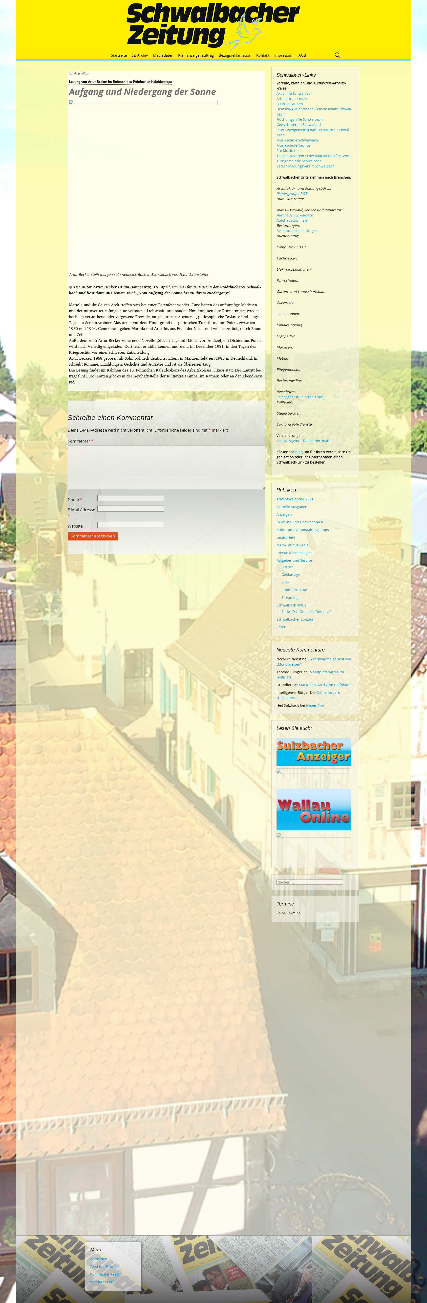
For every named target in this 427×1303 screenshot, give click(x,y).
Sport (281, 627)
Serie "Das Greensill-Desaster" (306, 611)
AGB (302, 55)
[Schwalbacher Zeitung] (213, 27)
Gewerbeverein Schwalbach (299, 124)
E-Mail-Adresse (81, 512)
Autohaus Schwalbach (295, 215)
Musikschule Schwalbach (297, 140)
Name (75, 499)
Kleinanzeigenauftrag (196, 55)
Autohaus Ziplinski (292, 220)
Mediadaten (163, 55)
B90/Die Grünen (290, 103)
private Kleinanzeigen (295, 552)
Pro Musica (286, 150)
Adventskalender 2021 (295, 499)
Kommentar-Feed (104, 1274)
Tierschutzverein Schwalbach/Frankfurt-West (314, 155)
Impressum (284, 55)
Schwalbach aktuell (292, 605)
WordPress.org (102, 1282)
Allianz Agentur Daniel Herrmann (304, 440)
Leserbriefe (286, 537)
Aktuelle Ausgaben (292, 506)
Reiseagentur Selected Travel (301, 397)
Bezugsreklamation (235, 55)
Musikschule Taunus (294, 145)
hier (298, 451)
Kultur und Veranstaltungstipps (303, 529)
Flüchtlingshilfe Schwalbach (300, 119)
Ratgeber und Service (294, 560)
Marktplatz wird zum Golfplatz (324, 684)
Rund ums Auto (294, 589)
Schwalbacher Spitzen (295, 619)
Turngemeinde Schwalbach (299, 161)
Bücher (287, 566)
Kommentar (80, 441)
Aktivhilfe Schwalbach (295, 93)
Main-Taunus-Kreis (292, 545)
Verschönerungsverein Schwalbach (306, 166)
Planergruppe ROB (292, 193)
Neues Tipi (315, 705)
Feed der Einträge (105, 1266)
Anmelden (98, 1258)
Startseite (119, 55)
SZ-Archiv (140, 55)
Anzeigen (284, 514)
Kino (285, 582)
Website (75, 526)
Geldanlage (290, 574)
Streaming (290, 597)
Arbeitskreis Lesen (292, 98)
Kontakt (262, 55)
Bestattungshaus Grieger (297, 230)
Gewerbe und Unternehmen (300, 522)
